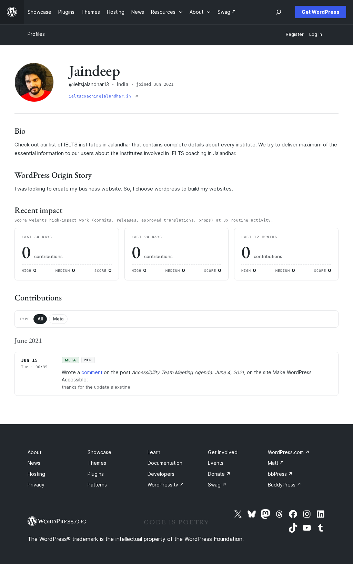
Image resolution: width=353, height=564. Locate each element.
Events (215, 463)
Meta (58, 318)
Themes (97, 463)
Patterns (97, 485)
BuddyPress (284, 485)
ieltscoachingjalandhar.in (101, 96)
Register (295, 34)
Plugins (96, 474)
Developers (161, 474)
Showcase (99, 452)
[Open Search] (278, 12)
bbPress (280, 474)
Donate (219, 474)
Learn (154, 452)
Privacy (36, 485)
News (34, 463)
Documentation (165, 463)
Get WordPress (321, 12)
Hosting (36, 474)
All (40, 318)
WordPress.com (289, 452)
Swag (217, 485)
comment (91, 372)
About (34, 452)
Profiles (36, 34)
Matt (276, 463)
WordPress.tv (166, 485)
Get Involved (223, 452)
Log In (315, 34)
